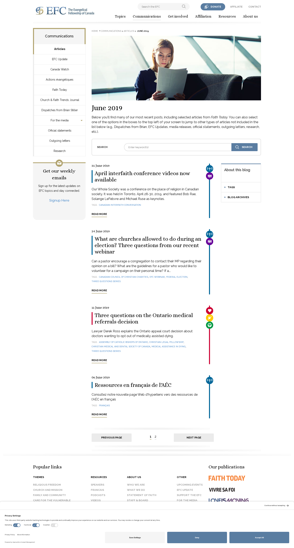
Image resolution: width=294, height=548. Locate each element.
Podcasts (98, 495)
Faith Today (59, 89)
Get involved (178, 16)
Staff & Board (137, 500)
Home (95, 31)
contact (254, 6)
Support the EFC (189, 495)
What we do (136, 489)
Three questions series (106, 281)
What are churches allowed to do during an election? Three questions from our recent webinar (148, 245)
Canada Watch (59, 69)
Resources (227, 16)
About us (250, 16)
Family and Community (49, 495)
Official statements (59, 130)
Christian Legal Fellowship (166, 342)
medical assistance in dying (169, 346)
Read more (99, 214)
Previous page (111, 437)
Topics (120, 16)
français (104, 405)
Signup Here (59, 200)
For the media (60, 120)
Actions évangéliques (59, 79)
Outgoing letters (59, 140)
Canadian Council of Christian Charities (123, 277)
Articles (59, 49)
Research (60, 151)
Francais (97, 489)
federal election (176, 277)
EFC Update (59, 59)
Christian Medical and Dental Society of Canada (121, 346)
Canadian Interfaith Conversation (120, 205)
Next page (194, 437)
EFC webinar (157, 277)
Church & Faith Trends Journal (59, 100)
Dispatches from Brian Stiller (59, 110)
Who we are (136, 484)
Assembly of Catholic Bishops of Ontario (123, 342)
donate (216, 6)
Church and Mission (47, 489)
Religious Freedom (47, 484)
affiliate (236, 6)
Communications (147, 16)
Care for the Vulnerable (52, 500)
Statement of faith (141, 495)
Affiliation (203, 16)
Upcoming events (190, 484)
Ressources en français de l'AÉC (133, 385)
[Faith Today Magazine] (235, 478)
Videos (96, 500)
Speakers (97, 484)
